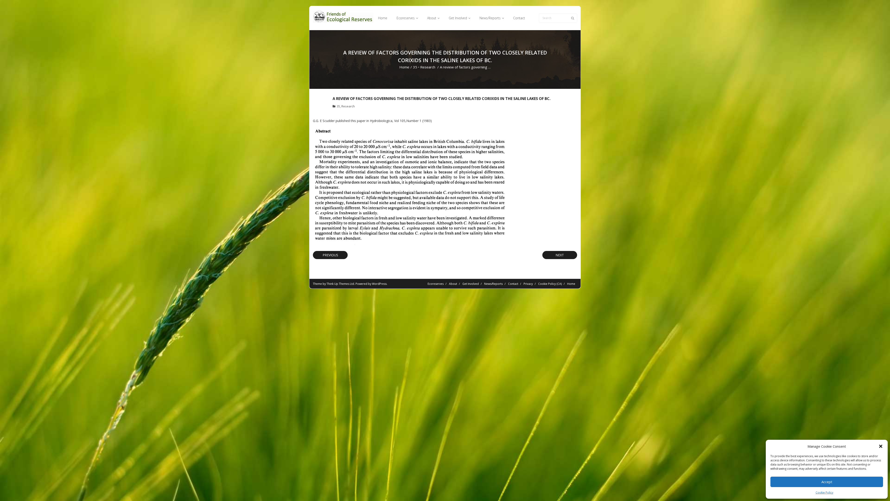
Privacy (528, 284)
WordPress (379, 284)
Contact (513, 284)
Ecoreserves (436, 284)
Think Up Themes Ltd (340, 284)
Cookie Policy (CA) (550, 284)
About (453, 284)
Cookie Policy (824, 493)
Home (404, 67)
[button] (880, 446)
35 (415, 67)
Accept (826, 481)
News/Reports (493, 284)
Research (427, 67)
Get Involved (470, 284)
